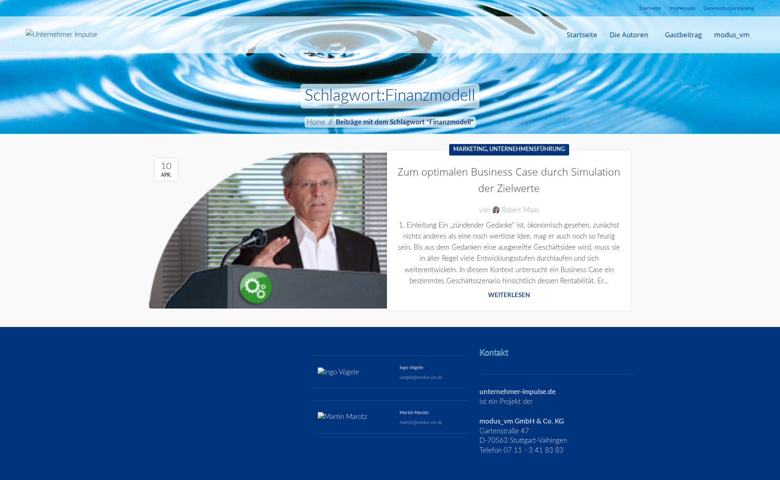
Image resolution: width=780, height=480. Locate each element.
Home (316, 122)
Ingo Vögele (411, 367)
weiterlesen (509, 295)
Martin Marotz (414, 412)
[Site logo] (61, 34)
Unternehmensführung (527, 149)
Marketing (470, 149)
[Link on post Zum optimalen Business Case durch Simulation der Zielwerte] (271, 231)
